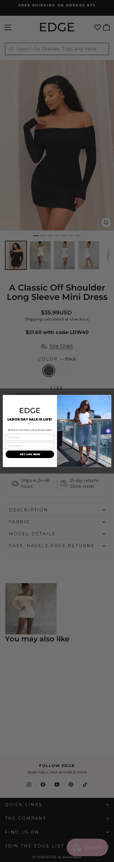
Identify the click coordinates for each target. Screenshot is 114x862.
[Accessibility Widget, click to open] (108, 431)
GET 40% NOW (30, 454)
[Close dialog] (109, 397)
